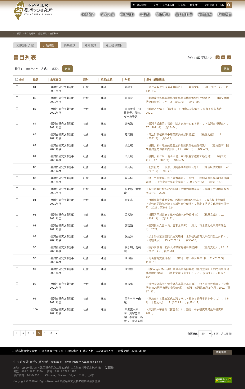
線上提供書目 (114, 45)
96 (34, 258)
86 (34, 145)
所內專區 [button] (225, 14)
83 (34, 108)
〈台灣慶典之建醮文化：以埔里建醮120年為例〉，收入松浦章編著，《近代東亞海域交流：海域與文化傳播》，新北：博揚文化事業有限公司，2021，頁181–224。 (187, 203)
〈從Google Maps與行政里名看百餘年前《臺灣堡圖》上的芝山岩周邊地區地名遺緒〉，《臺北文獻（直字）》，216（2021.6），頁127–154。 (187, 273)
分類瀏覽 (42, 33)
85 (34, 134)
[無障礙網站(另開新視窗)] (223, 379)
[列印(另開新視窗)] (198, 57)
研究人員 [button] (107, 14)
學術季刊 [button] (163, 14)
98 (34, 283)
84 (34, 123)
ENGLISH (168, 4)
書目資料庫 (29, 33)
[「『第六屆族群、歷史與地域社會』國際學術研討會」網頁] (229, 26)
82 (34, 97)
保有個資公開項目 (52, 350)
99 (34, 298)
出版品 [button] (145, 14)
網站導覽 (142, 4)
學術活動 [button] (127, 14)
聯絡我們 (73, 350)
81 (34, 87)
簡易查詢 (69, 45)
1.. (17, 333)
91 (34, 199)
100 (35, 309)
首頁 (19, 33)
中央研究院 (208, 4)
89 (34, 178)
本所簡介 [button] (88, 14)
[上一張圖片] (215, 25)
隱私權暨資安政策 (26, 350)
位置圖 (109, 367)
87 (34, 156)
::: (133, 5)
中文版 (154, 4)
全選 (21, 79)
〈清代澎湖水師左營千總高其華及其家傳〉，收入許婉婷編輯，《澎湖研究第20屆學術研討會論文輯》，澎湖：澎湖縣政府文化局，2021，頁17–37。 (188, 287)
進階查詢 (90, 45)
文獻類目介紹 (25, 45)
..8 (50, 333)
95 (34, 247)
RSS (221, 4)
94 (34, 236)
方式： (45, 68)
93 (34, 225)
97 (34, 269)
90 (34, 188)
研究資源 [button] (205, 14)
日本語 (182, 4)
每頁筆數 (193, 333)
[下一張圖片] (222, 25)
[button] (228, 5)
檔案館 (194, 4)
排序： (19, 68)
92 (34, 214)
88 (34, 167)
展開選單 (221, 352)
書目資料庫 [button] (184, 14)
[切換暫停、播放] (208, 25)
